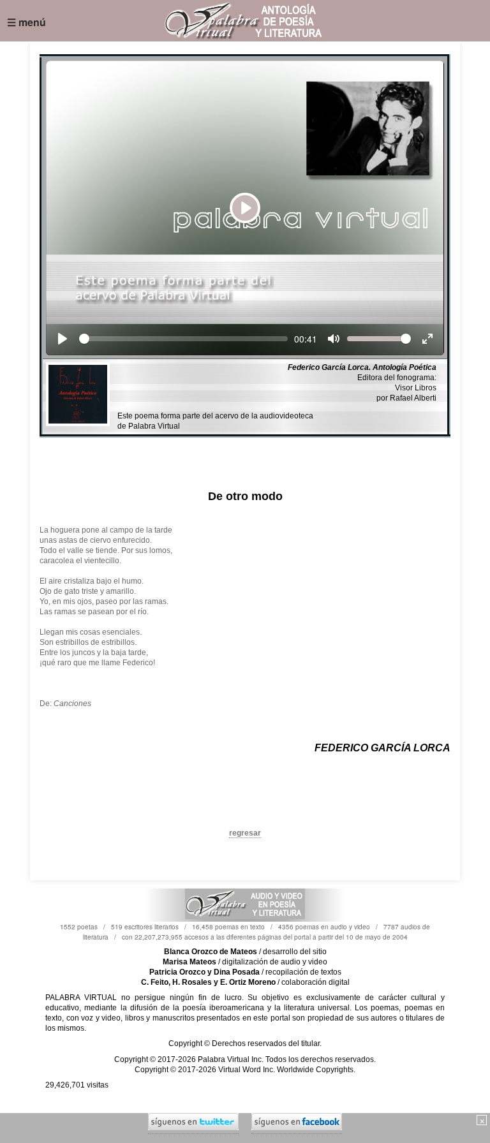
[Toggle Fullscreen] (427, 338)
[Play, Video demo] (62, 338)
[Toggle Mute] (333, 338)
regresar (245, 833)
